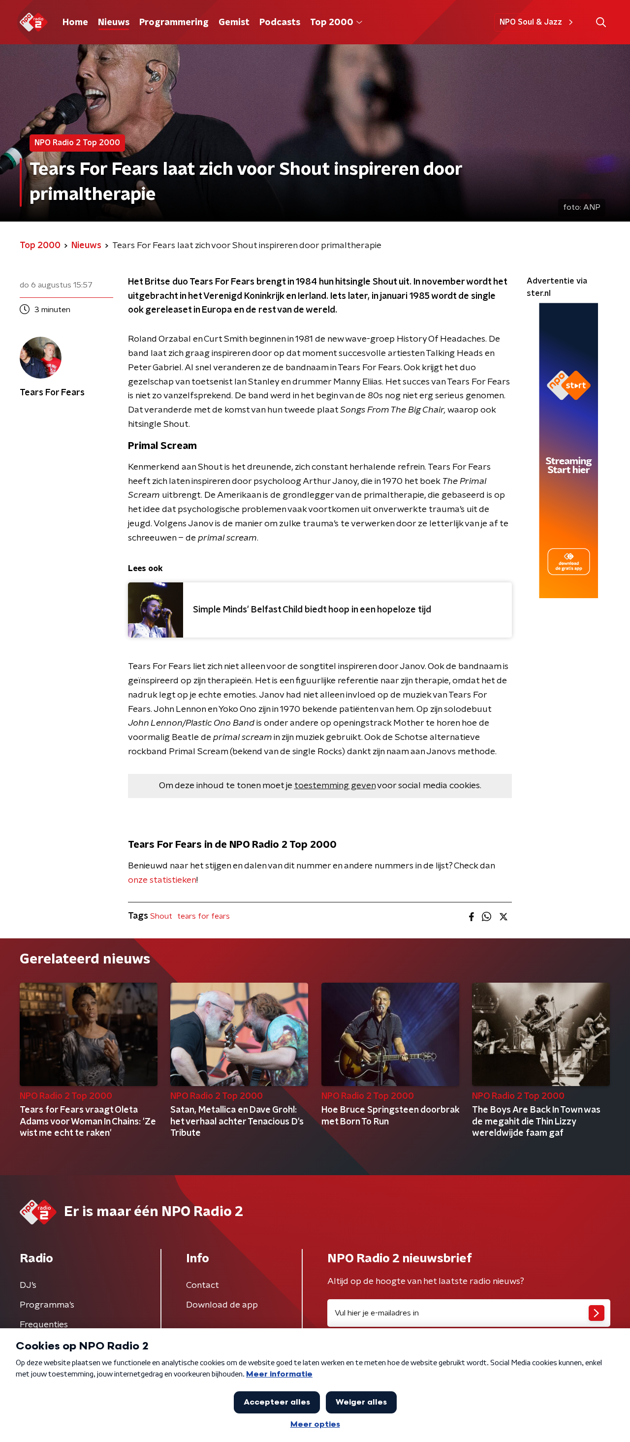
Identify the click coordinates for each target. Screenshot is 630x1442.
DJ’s (28, 1285)
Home (75, 22)
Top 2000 (331, 22)
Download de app (222, 1305)
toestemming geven (335, 785)
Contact (202, 1285)
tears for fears (203, 916)
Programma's (47, 1305)
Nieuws (113, 22)
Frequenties (44, 1324)
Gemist (234, 22)
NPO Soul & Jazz (531, 22)
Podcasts (279, 22)
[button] (600, 22)
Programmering (174, 22)
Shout (161, 916)
